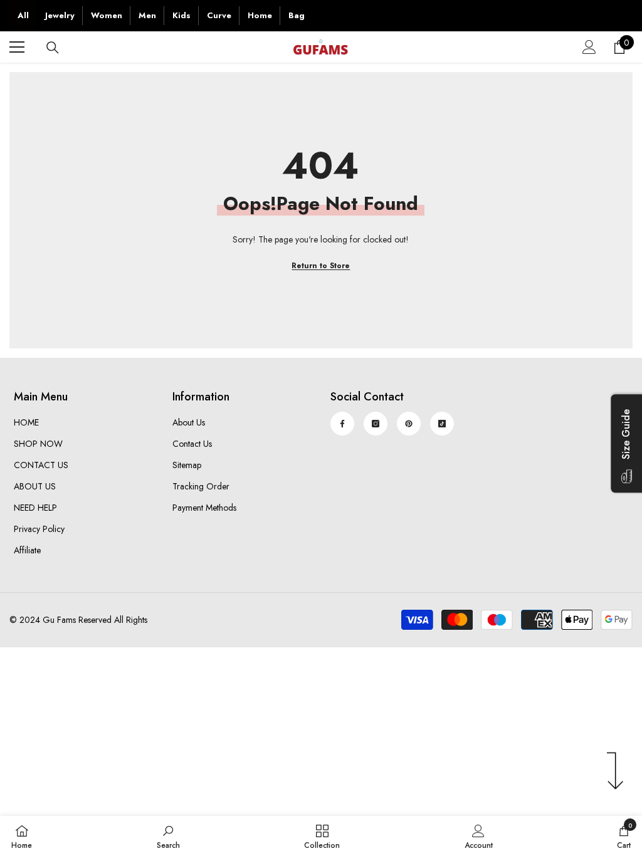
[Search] (52, 47)
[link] (168, 835)
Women (106, 15)
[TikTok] (442, 424)
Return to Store (321, 265)
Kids (181, 15)
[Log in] (589, 47)
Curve (219, 15)
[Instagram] (375, 424)
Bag (296, 15)
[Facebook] (342, 424)
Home (260, 15)
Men (147, 15)
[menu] (16, 47)
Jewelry (60, 15)
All (23, 15)
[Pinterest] (409, 424)
